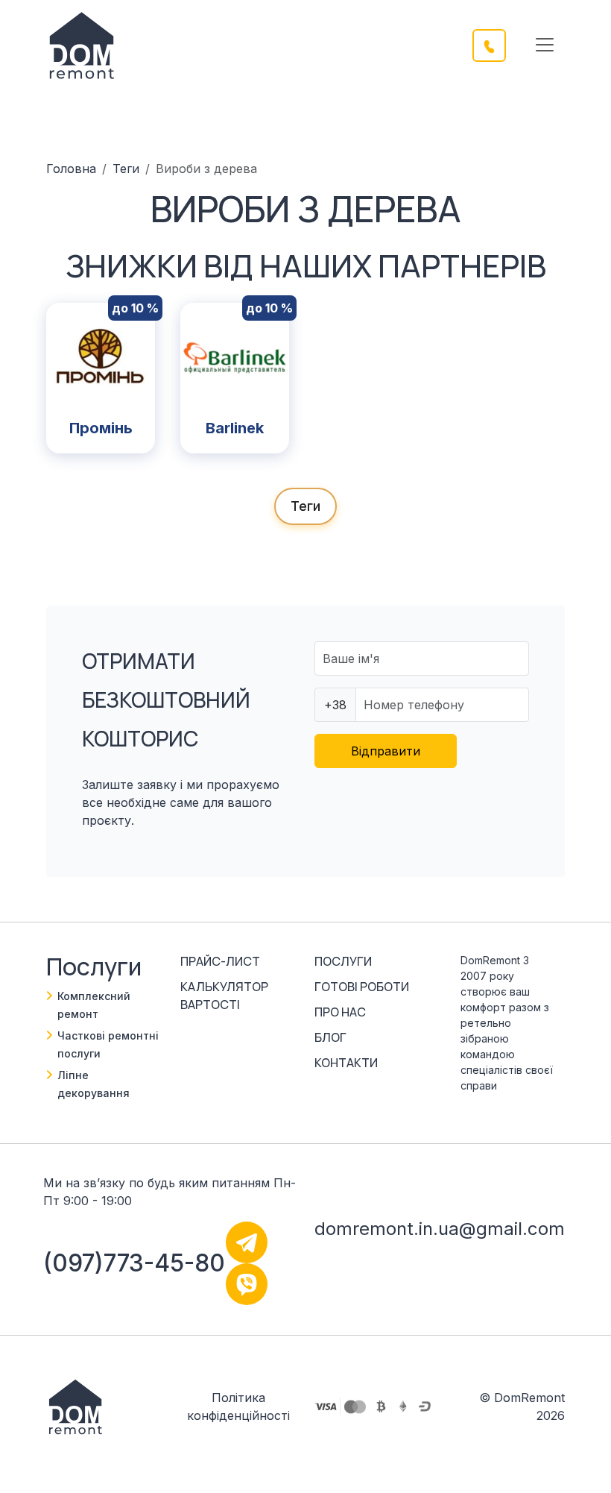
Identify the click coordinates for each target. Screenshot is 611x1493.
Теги (126, 168)
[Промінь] (100, 355)
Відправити (385, 751)
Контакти (346, 1062)
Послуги (343, 961)
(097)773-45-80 (134, 1262)
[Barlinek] (234, 355)
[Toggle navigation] (545, 45)
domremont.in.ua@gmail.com (439, 1228)
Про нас (340, 1012)
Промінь (101, 428)
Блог (330, 1037)
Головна (71, 168)
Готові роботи (361, 986)
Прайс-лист (220, 961)
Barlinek (235, 428)
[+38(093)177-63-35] (498, 44)
